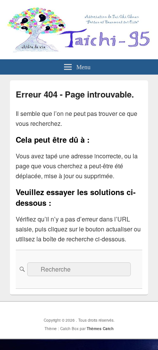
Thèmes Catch (100, 328)
